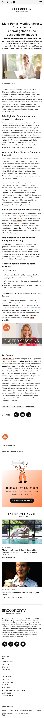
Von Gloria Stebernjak (12, 597)
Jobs (16, 710)
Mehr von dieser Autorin (11, 451)
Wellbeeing (18, 407)
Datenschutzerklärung (26, 710)
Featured (30, 407)
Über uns (6, 677)
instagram (10, 644)
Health (6, 407)
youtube (23, 644)
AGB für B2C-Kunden (22, 713)
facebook (16, 414)
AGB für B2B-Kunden (8, 713)
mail (28, 414)
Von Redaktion (8, 557)
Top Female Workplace (13, 690)
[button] (3, 714)
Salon (5, 667)
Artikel (28, 147)
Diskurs (6, 670)
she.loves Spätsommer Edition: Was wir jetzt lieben (20, 593)
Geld (4, 659)
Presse (11, 710)
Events (5, 679)
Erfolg (5, 656)
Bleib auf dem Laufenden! (22, 487)
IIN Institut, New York (24, 361)
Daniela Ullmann (8, 359)
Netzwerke (7, 682)
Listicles (6, 693)
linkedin (22, 414)
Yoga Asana (17, 221)
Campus (6, 685)
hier (29, 205)
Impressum (37, 710)
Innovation (7, 662)
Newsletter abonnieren (21, 500)
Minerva (6, 687)
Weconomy (7, 696)
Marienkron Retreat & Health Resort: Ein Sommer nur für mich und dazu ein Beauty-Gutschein (20, 552)
